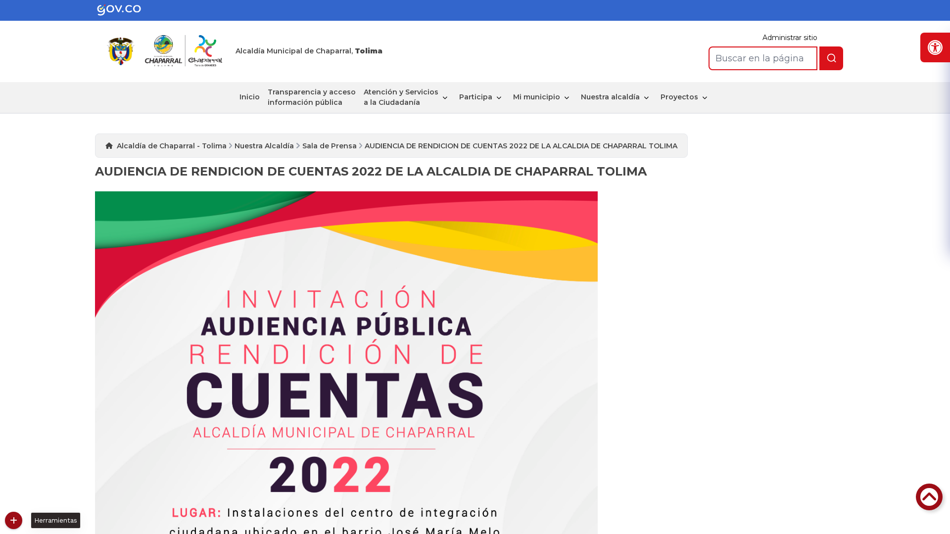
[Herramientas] (13, 520)
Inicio (249, 96)
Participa (475, 96)
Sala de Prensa (329, 145)
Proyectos (679, 96)
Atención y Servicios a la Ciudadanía (401, 97)
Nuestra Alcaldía (264, 145)
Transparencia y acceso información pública (312, 97)
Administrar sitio (789, 37)
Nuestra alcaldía (610, 96)
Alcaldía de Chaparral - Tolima (172, 145)
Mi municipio (536, 96)
